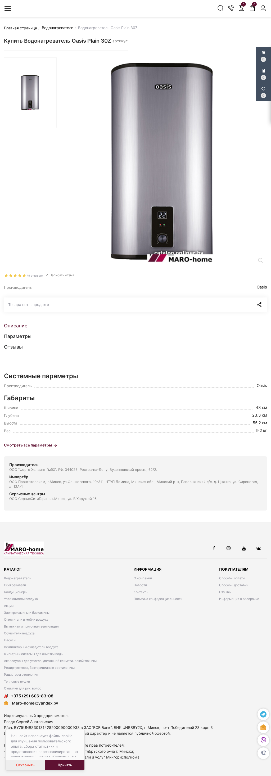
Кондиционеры (15, 592)
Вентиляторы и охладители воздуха (31, 647)
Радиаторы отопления (21, 674)
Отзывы (225, 592)
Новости (140, 585)
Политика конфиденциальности (158, 599)
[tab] (135, 326)
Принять (65, 765)
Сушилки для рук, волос (22, 688)
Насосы (10, 640)
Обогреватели (15, 585)
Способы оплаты (232, 578)
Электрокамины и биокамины (26, 613)
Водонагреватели (17, 578)
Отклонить (25, 765)
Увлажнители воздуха (21, 599)
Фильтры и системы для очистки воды (33, 654)
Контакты (141, 592)
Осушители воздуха (19, 633)
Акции (8, 606)
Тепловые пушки (17, 681)
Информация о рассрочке (239, 599)
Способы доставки (233, 585)
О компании (143, 578)
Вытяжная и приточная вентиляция (31, 626)
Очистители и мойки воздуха (26, 619)
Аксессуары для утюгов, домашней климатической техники (50, 661)
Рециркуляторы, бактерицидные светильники (39, 668)
